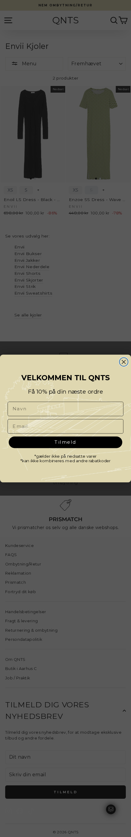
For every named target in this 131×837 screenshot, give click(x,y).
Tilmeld (65, 442)
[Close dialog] (123, 361)
